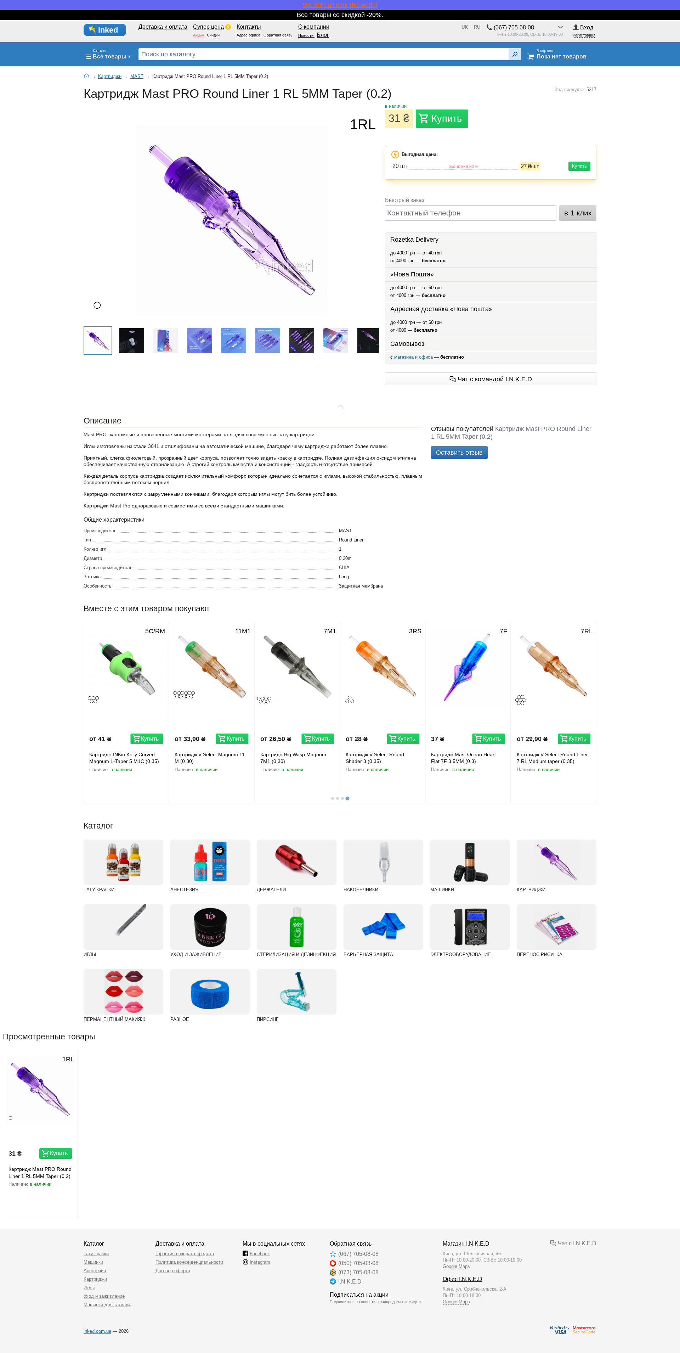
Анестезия (184, 889)
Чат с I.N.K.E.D (576, 1243)
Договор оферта (172, 1270)
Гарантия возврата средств (184, 1253)
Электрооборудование (460, 954)
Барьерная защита (368, 954)
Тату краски (99, 889)
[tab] (332, 798)
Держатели (271, 889)
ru (477, 27)
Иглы (90, 954)
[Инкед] (109, 30)
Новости (306, 35)
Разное (179, 1019)
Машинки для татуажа (107, 1304)
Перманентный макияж (114, 1019)
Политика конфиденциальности (189, 1262)
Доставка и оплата (179, 1244)
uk (464, 27)
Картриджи (531, 889)
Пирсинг (267, 1019)
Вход (586, 27)
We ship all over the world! (340, 5)
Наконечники (361, 889)
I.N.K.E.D (350, 1282)
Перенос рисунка (539, 954)
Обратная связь (351, 1244)
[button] (98, 340)
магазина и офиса (413, 357)
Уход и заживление (196, 954)
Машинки (442, 889)
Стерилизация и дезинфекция (296, 954)
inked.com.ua (97, 1331)
